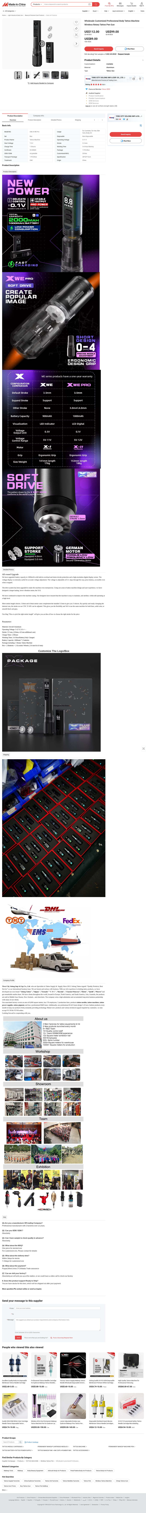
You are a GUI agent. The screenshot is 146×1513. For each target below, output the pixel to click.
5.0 (117, 119)
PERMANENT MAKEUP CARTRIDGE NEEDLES (53, 1446)
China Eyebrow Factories (32, 1481)
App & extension (117, 11)
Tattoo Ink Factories (51, 1481)
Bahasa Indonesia (132, 1500)
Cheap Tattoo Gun (122, 1481)
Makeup (20, 1471)
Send (18, 1338)
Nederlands (77, 1500)
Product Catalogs (32, 1442)
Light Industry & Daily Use (15, 15)
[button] (98, 120)
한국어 (90, 1500)
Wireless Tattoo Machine (103, 1481)
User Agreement (85, 1504)
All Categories (9, 11)
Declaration (95, 1504)
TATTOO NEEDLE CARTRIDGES (12, 1446)
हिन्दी (102, 1500)
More (4, 1490)
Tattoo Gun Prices (10, 1486)
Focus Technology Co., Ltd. (59, 1504)
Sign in (141, 6)
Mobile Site (119, 1497)
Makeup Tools (8, 1471)
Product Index (110, 1497)
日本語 (96, 1500)
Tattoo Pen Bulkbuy (41, 1486)
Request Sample (124, 54)
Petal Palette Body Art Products (80, 1471)
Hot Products (20, 1497)
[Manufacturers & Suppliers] (13, 4)
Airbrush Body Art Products (57, 1471)
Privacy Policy (105, 1504)
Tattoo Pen (87, 1481)
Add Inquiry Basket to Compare (42, 83)
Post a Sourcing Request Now (61, 1338)
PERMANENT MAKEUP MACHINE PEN (121, 1446)
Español (29, 1500)
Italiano (62, 1500)
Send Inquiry (99, 49)
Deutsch (69, 1500)
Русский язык (54, 1500)
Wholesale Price (76, 1497)
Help (105, 11)
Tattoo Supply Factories (12, 1481)
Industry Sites (87, 1497)
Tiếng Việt (122, 1500)
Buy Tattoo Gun (25, 1486)
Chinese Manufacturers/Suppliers (47, 1497)
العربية (84, 1500)
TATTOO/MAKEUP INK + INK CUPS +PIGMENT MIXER (55, 1450)
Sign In (88, 106)
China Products (31, 1497)
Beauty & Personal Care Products (34, 15)
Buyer (95, 11)
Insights (127, 1497)
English (23, 1500)
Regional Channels (98, 1497)
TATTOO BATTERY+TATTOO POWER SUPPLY (16, 1450)
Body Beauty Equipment (35, 1471)
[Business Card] (141, 125)
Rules (142, 11)
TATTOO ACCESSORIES (80, 1450)
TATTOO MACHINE (79, 1446)
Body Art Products (51, 15)
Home (4, 15)
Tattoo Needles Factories (71, 1481)
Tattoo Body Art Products (104, 1471)
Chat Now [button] (131, 49)
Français (45, 1500)
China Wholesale (64, 1497)
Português (37, 1500)
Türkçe (115, 1500)
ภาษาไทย (108, 1500)
